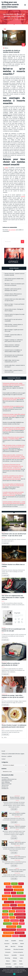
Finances (6, 955)
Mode (11, 914)
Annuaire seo (5, 787)
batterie (21, 883)
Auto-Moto (4, 594)
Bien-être (13, 946)
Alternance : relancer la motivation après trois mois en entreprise (14, 284)
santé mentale (7, 923)
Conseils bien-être (19, 889)
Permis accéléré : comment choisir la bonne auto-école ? (13, 371)
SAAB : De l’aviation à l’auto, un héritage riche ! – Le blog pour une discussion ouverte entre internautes (14, 447)
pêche (21, 920)
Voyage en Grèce (7, 935)
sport (19, 926)
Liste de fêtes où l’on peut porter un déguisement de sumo (13, 401)
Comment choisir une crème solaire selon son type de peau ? (15, 299)
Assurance (6, 943)
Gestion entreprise (9, 902)
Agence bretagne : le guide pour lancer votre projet (14, 330)
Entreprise (17, 795)
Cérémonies (7, 949)
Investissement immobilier (18, 908)
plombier (7, 920)
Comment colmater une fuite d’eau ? (11, 424)
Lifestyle (15, 958)
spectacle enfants (11, 926)
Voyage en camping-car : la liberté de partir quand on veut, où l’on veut (14, 340)
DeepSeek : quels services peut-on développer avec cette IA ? (13, 289)
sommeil (23, 196)
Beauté (17, 868)
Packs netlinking (6, 782)
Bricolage (20, 946)
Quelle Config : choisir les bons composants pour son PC (12, 361)
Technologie (9, 966)
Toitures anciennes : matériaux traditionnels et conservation (12, 345)
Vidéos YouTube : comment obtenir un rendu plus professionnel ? (14, 325)
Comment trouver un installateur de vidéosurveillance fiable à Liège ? (13, 350)
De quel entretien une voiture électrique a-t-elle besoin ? (14, 471)
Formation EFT (5, 788)
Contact (3, 759)
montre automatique (20, 914)
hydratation (6, 905)
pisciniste (12, 917)
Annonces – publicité (7, 756)
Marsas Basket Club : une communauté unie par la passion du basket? (14, 497)
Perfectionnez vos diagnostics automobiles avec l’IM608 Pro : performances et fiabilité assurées (13, 450)
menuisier (5, 914)
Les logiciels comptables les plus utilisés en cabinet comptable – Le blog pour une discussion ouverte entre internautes (13, 477)
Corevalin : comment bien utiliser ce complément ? (13, 335)
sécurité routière (21, 929)
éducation (22, 935)
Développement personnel (19, 896)
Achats (6, 940)
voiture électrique (20, 932)
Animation (7, 883)
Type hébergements (8, 932)
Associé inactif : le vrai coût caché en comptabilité (13, 320)
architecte (14, 883)
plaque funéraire (21, 917)
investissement (6, 908)
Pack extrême (5, 777)
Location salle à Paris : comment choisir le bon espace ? (15, 366)
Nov (23, 45)
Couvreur (7, 892)
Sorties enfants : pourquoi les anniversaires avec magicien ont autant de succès (13, 388)
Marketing (17, 855)
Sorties (21, 964)
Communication (8, 889)
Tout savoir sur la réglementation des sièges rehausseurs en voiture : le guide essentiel (13, 597)
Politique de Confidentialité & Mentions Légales (13, 753)
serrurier (15, 923)
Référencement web (6, 783)
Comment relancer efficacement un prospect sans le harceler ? (13, 294)
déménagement (6, 896)
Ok (14, 974)
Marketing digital (20, 911)
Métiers (14, 961)
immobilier (13, 905)
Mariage (5, 911)
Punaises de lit (14, 920)
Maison (15, 18)
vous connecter (12, 229)
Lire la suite (14, 809)
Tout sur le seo (5, 785)
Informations (21, 905)
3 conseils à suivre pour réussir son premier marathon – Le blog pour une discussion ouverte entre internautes (13, 494)
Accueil (11, 18)
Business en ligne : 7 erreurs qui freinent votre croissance (14, 305)
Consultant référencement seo (9, 779)
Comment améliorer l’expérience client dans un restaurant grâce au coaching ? (13, 432)
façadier (5, 899)
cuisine (13, 892)
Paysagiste (5, 917)
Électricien (15, 935)
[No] (26, 972)
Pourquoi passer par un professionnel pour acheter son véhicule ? (14, 356)
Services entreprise (18, 952)
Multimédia (8, 964)
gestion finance (19, 902)
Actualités (13, 940)
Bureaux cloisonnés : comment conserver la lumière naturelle (14, 274)
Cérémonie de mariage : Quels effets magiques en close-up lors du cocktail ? (14, 417)
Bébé (6, 946)
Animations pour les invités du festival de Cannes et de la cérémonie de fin (13, 409)
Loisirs (21, 958)
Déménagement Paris (7, 780)
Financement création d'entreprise (17, 899)
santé (3, 723)
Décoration (20, 892)
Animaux (21, 940)
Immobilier (14, 955)
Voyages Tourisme (19, 966)
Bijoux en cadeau (17, 886)
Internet (4, 627)
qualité (6, 167)
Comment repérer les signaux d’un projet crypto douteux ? (14, 315)
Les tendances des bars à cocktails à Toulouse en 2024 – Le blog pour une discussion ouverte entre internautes (14, 429)
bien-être (9, 886)
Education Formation (18, 949)
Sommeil (22, 923)
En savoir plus (5, 543)
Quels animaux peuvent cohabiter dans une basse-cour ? (14, 279)
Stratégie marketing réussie (9, 929)
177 (5, 737)
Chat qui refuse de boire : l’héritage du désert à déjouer (14, 310)
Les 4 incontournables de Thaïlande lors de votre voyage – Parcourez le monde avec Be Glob (13, 485)
